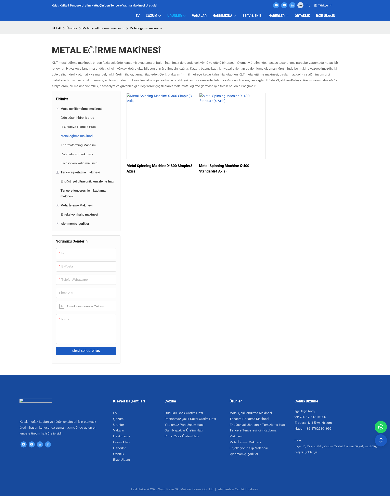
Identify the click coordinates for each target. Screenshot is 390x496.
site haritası (226, 489)
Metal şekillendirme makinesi (103, 28)
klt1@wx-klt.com (319, 422)
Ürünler (71, 28)
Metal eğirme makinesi (146, 28)
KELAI (56, 28)
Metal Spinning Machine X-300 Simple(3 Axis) (159, 168)
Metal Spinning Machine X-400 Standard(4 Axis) (224, 168)
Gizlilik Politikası (247, 489)
